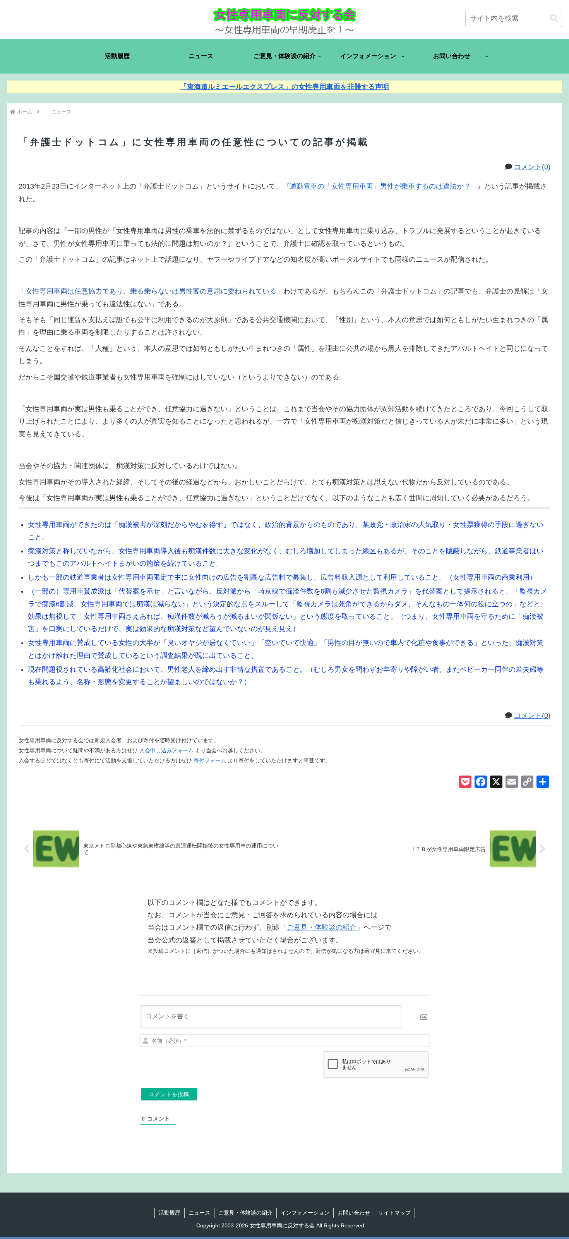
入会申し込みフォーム (166, 750)
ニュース (199, 1213)
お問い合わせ (354, 1213)
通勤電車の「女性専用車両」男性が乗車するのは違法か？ (380, 186)
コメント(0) (532, 167)
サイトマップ (394, 1213)
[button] (554, 18)
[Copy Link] (527, 783)
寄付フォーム (210, 760)
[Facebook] (480, 783)
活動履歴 (169, 1213)
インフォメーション (305, 1213)
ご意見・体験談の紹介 (321, 927)
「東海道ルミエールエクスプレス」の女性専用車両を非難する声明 (284, 87)
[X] (496, 783)
